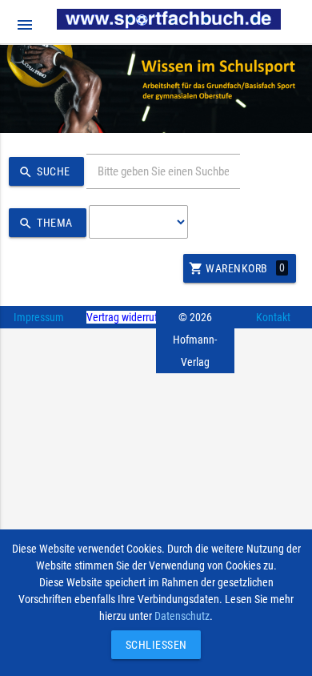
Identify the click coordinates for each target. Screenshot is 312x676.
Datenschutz (182, 616)
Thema (45, 223)
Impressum (39, 317)
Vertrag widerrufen (127, 317)
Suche (44, 172)
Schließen (152, 644)
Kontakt (273, 317)
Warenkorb (237, 268)
